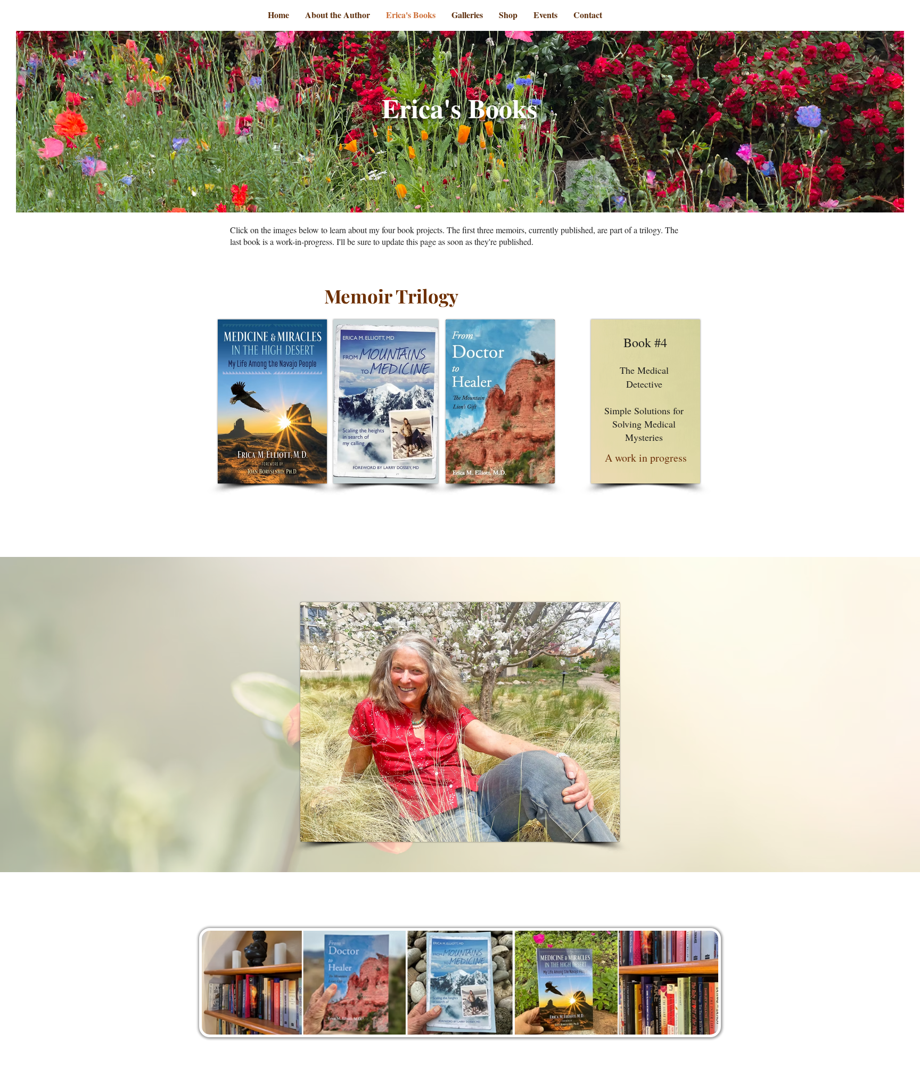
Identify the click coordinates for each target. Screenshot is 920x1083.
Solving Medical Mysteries (644, 430)
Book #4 (645, 342)
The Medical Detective (644, 377)
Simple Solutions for (644, 410)
